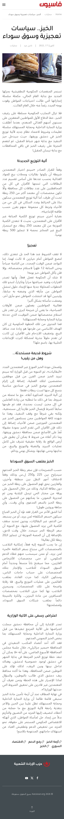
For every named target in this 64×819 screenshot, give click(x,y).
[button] (3, 4)
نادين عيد (28, 45)
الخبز (43, 746)
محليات (13, 45)
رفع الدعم (34, 742)
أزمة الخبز (53, 742)
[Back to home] (51, 4)
